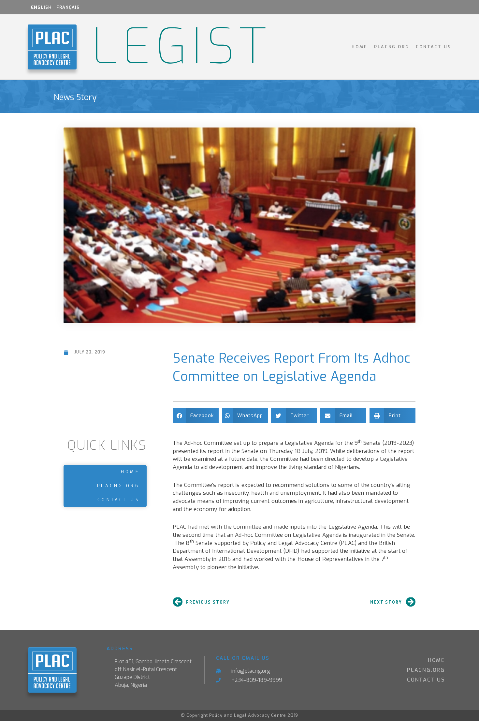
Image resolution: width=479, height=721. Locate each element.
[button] (196, 415)
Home (360, 47)
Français (68, 7)
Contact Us (433, 47)
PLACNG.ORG (391, 47)
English (41, 7)
